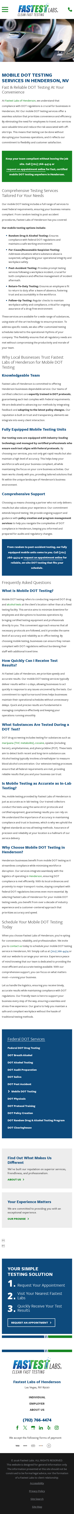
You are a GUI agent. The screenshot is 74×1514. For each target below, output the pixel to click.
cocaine (39, 743)
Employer (37, 1403)
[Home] (38, 9)
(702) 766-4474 (41, 164)
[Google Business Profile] (33, 1428)
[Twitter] (25, 1428)
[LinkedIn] (41, 1428)
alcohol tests (14, 604)
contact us (16, 946)
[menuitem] (37, 1048)
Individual (37, 1397)
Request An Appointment (29, 1323)
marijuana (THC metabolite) (18, 743)
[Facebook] (17, 1428)
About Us (14, 1179)
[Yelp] (49, 1428)
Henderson (35, 876)
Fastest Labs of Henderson (20, 100)
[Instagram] (57, 1428)
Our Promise (17, 1219)
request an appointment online (26, 169)
